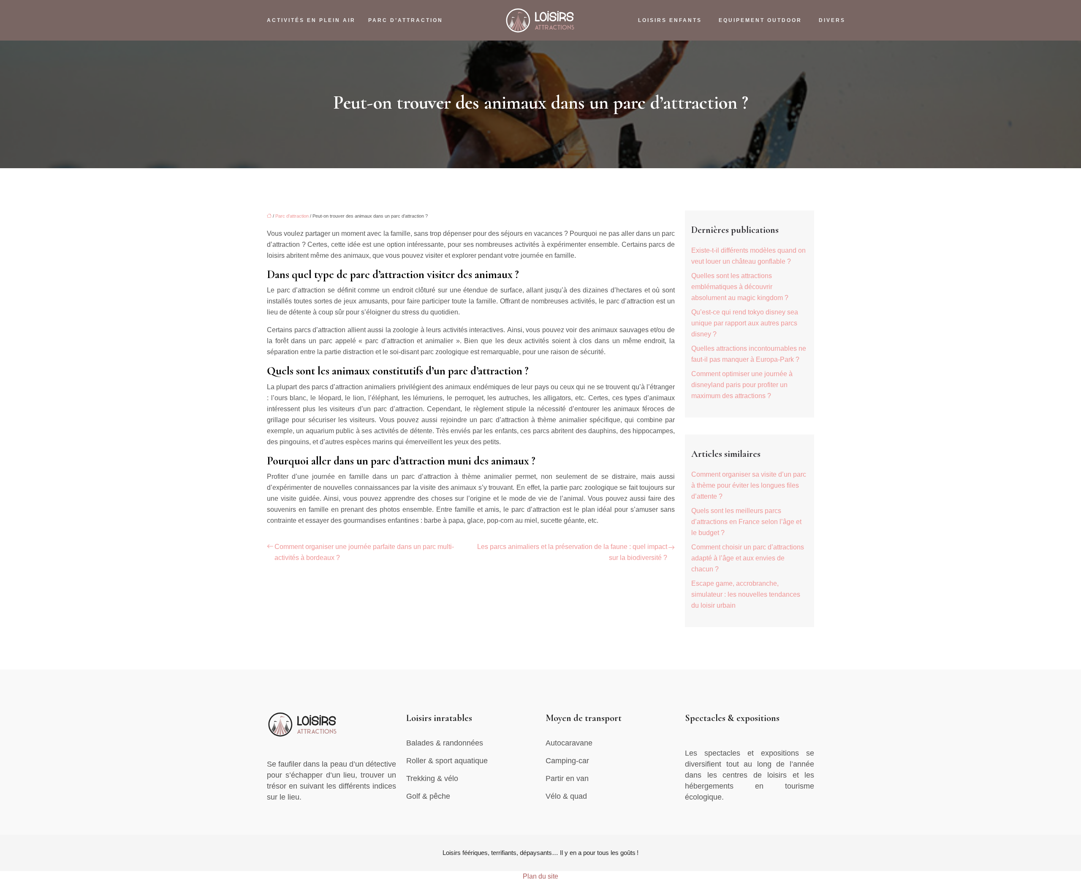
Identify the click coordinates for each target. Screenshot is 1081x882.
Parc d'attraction (292, 215)
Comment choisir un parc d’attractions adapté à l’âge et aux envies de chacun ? (747, 558)
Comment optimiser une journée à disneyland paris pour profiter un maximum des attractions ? (742, 384)
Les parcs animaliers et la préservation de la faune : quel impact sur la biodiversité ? (572, 552)
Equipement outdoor (760, 20)
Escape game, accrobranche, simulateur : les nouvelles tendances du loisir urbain (745, 594)
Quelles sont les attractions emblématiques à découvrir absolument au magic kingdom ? (739, 286)
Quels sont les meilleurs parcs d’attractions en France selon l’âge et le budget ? (746, 521)
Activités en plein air (311, 20)
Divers (832, 20)
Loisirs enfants (670, 20)
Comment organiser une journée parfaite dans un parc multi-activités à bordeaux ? (364, 552)
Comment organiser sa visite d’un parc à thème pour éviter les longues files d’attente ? (748, 485)
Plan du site (540, 876)
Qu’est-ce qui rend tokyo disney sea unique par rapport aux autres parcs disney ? (744, 323)
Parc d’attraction (405, 20)
